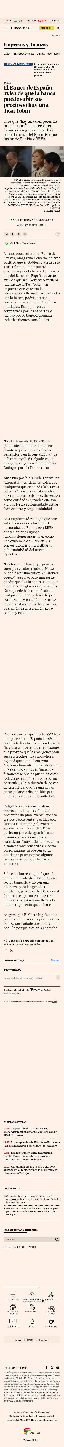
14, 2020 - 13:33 (36, 225)
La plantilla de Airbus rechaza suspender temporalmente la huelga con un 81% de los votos (30, 1132)
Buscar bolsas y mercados (21, 1230)
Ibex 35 (8, 21)
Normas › (55, 960)
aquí (54, 1001)
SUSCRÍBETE (47, 28)
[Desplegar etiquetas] (58, 977)
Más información (11, 993)
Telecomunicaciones (23, 54)
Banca (7, 54)
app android (51, 1326)
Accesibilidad (13, 1420)
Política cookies (41, 1412)
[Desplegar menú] (6, 28)
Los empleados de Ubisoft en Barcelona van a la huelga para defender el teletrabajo (32, 1144)
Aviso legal (28, 1412)
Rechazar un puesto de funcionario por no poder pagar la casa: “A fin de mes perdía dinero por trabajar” (33, 1211)
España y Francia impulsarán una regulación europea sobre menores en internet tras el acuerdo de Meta (28, 1156)
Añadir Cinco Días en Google (22, 243)
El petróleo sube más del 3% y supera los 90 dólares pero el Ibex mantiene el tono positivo (47, 70)
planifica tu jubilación (13, 1313)
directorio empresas (51, 1313)
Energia (41, 54)
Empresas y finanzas (26, 45)
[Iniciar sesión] (58, 28)
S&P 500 (31, 21)
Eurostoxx (19, 1247)
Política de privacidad (44, 1416)
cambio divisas (32, 1312)
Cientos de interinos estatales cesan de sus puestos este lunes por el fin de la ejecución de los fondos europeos (33, 1199)
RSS (28, 1420)
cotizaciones (13, 1326)
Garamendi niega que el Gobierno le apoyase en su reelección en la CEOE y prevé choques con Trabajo (30, 1170)
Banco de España (13, 978)
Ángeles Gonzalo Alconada (32, 220)
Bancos (29, 978)
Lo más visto (12, 1188)
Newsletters (36, 1420)
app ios (32, 1326)
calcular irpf (13, 1299)
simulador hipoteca (32, 1299)
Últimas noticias (15, 1122)
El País (56, 36)
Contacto (18, 1412)
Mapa (22, 1420)
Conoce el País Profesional (32, 1339)
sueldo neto (51, 1299)
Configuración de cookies (21, 1416)
